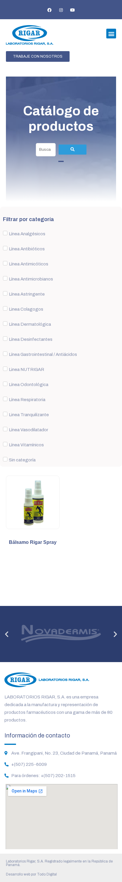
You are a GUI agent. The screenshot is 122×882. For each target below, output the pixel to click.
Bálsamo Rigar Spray (33, 542)
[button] (111, 33)
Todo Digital (47, 874)
